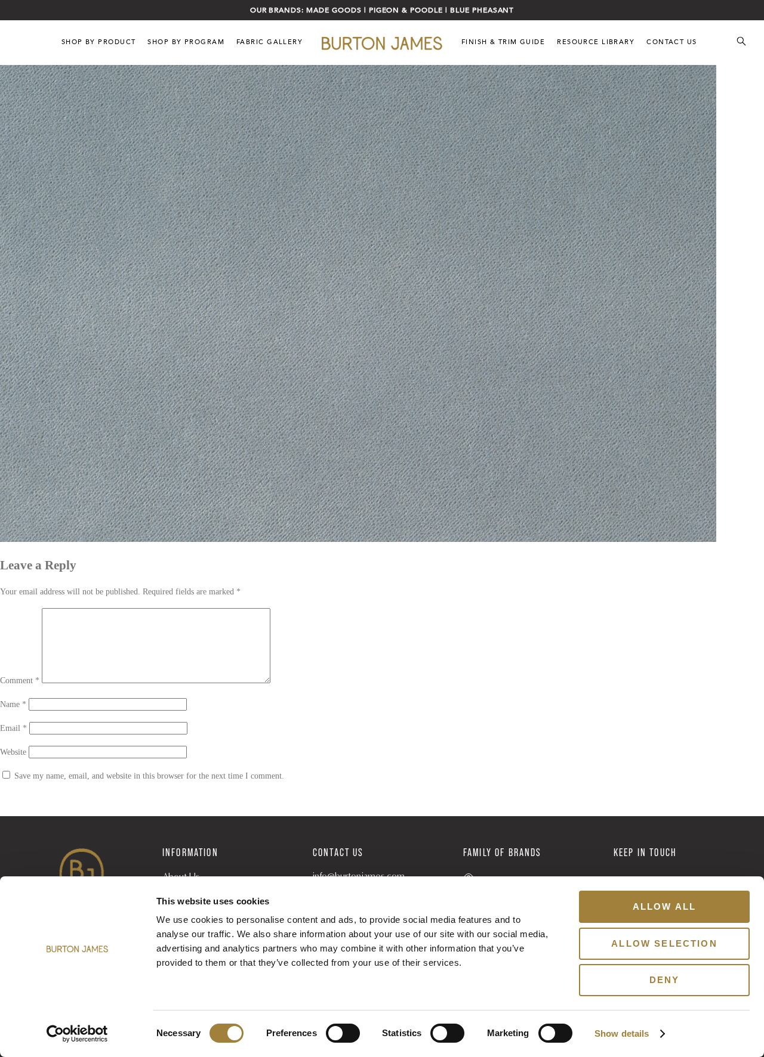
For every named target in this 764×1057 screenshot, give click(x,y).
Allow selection (664, 943)
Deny (664, 980)
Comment (19, 680)
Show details (621, 1033)
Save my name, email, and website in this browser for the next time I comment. (149, 775)
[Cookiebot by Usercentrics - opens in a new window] (77, 1034)
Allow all (664, 906)
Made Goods (334, 10)
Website (13, 752)
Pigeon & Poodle (406, 10)
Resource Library (595, 42)
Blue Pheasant (482, 10)
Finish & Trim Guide (503, 42)
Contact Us (671, 42)
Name (13, 704)
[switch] (343, 1033)
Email (13, 728)
